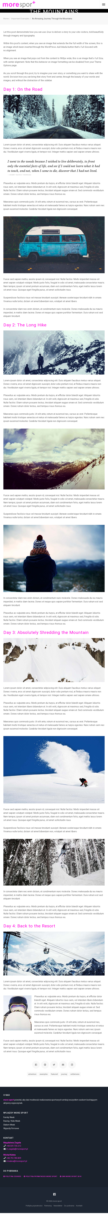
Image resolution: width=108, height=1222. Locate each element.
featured (54, 1074)
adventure (32, 1074)
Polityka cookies (13, 1176)
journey (64, 1074)
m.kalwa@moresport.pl (16, 1161)
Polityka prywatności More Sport (41, 1176)
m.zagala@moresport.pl (17, 1149)
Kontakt (79, 1206)
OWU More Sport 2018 (71, 1176)
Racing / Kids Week (11, 1121)
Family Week (8, 1117)
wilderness (74, 1074)
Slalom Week (9, 1125)
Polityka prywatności (34, 1206)
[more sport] (19, 4)
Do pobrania (69, 1206)
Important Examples (20, 18)
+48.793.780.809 (13, 1158)
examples (44, 1074)
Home (6, 18)
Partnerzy (48, 1206)
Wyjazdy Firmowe (11, 1128)
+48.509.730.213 (13, 1146)
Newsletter (58, 1206)
